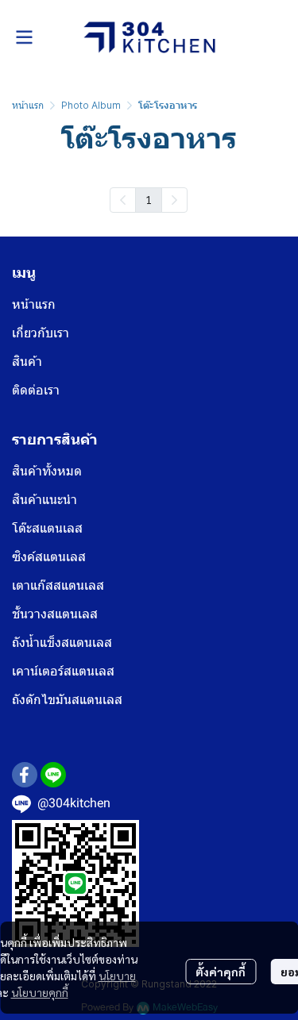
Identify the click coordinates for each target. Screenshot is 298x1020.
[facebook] (24, 774)
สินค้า (27, 361)
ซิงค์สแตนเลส (49, 557)
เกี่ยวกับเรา (40, 333)
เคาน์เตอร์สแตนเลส (63, 671)
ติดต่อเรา (36, 390)
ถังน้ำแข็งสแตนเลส (62, 642)
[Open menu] (24, 37)
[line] (53, 774)
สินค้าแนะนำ (44, 500)
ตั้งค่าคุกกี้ (220, 971)
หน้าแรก (28, 105)
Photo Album (91, 105)
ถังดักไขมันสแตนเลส (67, 700)
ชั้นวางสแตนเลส (55, 614)
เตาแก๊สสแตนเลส (58, 585)
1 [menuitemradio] (148, 199)
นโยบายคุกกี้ (39, 992)
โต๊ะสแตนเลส (47, 528)
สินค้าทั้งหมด (47, 471)
